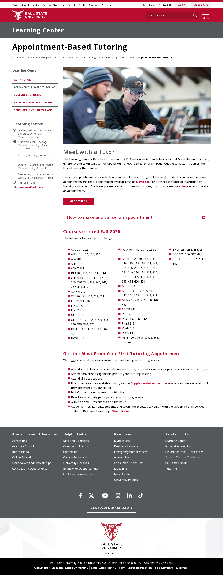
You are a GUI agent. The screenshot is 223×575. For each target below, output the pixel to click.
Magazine (120, 468)
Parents (106, 5)
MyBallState (122, 441)
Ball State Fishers (176, 463)
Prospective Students (26, 5)
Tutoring (113, 57)
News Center (122, 474)
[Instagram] (118, 495)
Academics (18, 57)
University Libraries (76, 463)
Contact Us (165, 5)
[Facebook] (80, 495)
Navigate (142, 182)
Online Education (23, 457)
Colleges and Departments (43, 57)
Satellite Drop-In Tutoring (33, 102)
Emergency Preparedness (131, 452)
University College (71, 57)
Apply (181, 4)
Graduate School (23, 446)
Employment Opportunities (81, 468)
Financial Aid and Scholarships (31, 463)
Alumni (93, 5)
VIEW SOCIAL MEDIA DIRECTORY (111, 508)
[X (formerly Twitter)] (91, 495)
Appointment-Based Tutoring (34, 87)
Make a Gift (201, 4)
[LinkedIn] (129, 495)
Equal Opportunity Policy (108, 568)
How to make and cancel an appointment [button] (110, 217)
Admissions (19, 441)
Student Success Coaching (182, 457)
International (20, 452)
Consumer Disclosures (129, 463)
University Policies (126, 480)
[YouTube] (105, 495)
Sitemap (181, 568)
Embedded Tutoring (27, 95)
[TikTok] (140, 495)
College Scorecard (75, 457)
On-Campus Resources (78, 474)
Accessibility (122, 457)
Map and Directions (76, 441)
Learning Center (38, 30)
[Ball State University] (111, 539)
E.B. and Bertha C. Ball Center (184, 452)
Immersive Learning (178, 446)
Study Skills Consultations (33, 110)
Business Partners (126, 446)
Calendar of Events (75, 446)
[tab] (137, 217)
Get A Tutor (127, 57)
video (183, 186)
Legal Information (140, 568)
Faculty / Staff (76, 5)
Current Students (53, 5)
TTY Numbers (164, 568)
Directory (148, 5)
